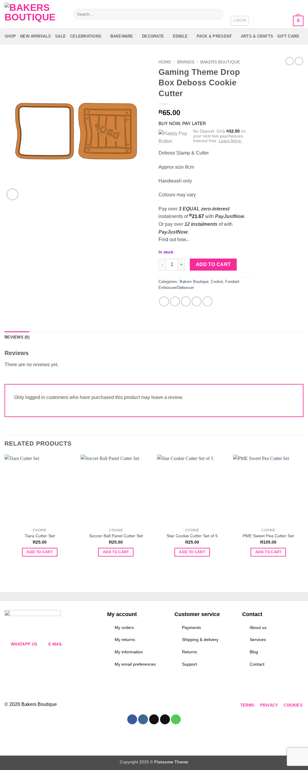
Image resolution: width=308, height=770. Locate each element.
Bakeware (121, 36)
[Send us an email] (145, 705)
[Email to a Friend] (186, 301)
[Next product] (289, 61)
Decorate (153, 36)
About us (258, 627)
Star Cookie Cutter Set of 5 (192, 535)
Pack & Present (214, 36)
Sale (60, 36)
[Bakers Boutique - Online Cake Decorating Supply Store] (35, 14)
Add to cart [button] (39, 552)
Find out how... (174, 239)
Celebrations (85, 36)
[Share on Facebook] (164, 301)
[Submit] (218, 14)
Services (258, 639)
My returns (125, 639)
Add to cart (213, 264)
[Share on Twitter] (175, 301)
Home (165, 62)
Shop (10, 36)
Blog (254, 651)
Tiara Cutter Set (40, 535)
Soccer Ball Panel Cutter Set (116, 535)
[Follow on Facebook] (113, 705)
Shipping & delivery (200, 639)
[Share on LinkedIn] (207, 301)
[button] (240, 21)
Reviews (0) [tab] (17, 337)
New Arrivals (35, 36)
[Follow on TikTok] (134, 705)
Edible (180, 36)
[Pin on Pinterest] (197, 301)
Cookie (217, 281)
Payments (191, 627)
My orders (124, 627)
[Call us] (156, 705)
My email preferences (135, 664)
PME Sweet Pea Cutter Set (268, 535)
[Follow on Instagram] (123, 705)
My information (129, 651)
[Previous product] (299, 61)
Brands (185, 62)
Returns (189, 651)
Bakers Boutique (220, 62)
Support (189, 664)
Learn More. (230, 140)
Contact (257, 664)
